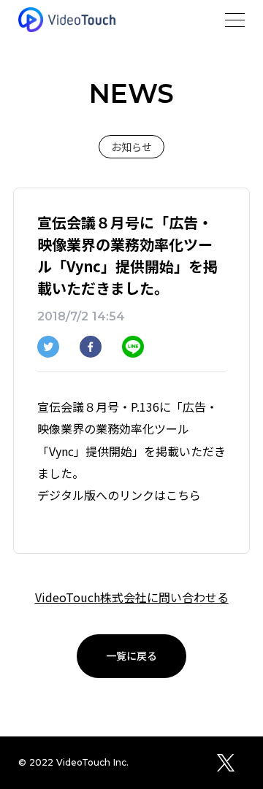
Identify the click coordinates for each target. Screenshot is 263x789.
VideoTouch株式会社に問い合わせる (132, 597)
